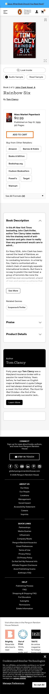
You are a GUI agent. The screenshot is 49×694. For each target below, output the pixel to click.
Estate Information (24, 608)
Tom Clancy (12, 99)
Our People (24, 491)
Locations (24, 495)
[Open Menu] (5, 11)
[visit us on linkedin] (28, 466)
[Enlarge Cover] (45, 60)
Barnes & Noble (31, 148)
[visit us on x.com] (16, 466)
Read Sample (36, 77)
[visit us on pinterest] (34, 466)
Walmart (13, 185)
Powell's (13, 178)
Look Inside (26, 70)
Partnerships (24, 527)
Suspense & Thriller (16, 307)
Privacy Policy (25, 554)
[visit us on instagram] (39, 466)
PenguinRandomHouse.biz (24, 542)
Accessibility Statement (24, 507)
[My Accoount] (37, 12)
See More (13, 290)
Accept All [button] (39, 684)
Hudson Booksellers (19, 171)
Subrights (24, 601)
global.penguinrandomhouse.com (24, 471)
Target (26, 178)
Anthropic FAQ (24, 572)
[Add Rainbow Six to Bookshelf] (45, 19)
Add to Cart (20, 134)
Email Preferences (24, 546)
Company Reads (24, 538)
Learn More (15, 403)
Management (24, 499)
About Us (24, 484)
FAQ (25, 589)
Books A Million (17, 156)
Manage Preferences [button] (13, 683)
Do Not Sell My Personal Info (24, 561)
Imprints (24, 514)
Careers (24, 510)
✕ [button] (45, 657)
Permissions (24, 604)
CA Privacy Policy (24, 557)
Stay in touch (25, 456)
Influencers (24, 535)
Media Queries (24, 531)
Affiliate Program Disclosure (24, 565)
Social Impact (25, 503)
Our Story (24, 488)
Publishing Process (24, 586)
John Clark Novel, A (25, 87)
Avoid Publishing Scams (24, 569)
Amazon (13, 148)
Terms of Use (24, 550)
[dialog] (24, 673)
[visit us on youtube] (22, 466)
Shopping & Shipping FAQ (24, 593)
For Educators (24, 597)
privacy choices (19, 678)
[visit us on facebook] (10, 466)
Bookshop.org (16, 163)
